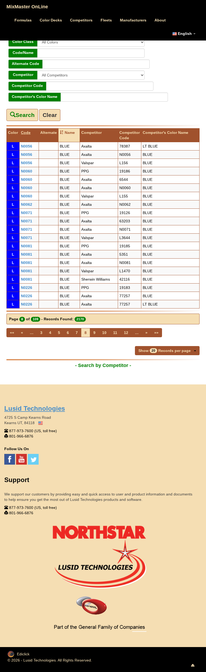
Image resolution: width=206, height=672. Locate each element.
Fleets (106, 20)
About (160, 20)
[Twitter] (33, 459)
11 (115, 333)
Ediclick (23, 654)
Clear (50, 115)
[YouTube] (22, 459)
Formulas (23, 20)
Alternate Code (25, 63)
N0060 (26, 171)
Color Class (23, 41)
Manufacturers (133, 20)
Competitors (81, 20)
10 (104, 333)
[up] (192, 665)
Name (70, 132)
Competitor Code (27, 85)
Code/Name (23, 52)
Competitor (23, 74)
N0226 (26, 287)
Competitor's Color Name (34, 96)
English (185, 33)
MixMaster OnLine (27, 6)
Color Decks (51, 20)
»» (156, 333)
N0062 (26, 204)
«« (12, 333)
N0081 (26, 246)
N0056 (26, 146)
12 (126, 333)
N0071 (26, 213)
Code (26, 132)
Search (25, 115)
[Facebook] (10, 459)
